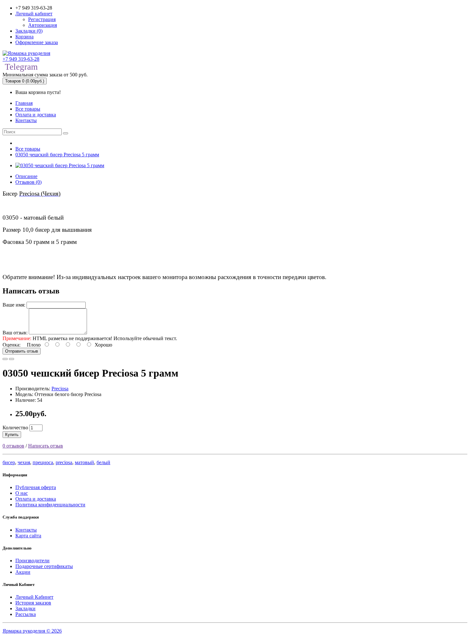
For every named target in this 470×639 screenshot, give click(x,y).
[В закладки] (5, 359)
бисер (9, 462)
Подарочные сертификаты (44, 566)
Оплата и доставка (35, 114)
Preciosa (59, 388)
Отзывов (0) (28, 182)
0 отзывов (13, 445)
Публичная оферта (35, 487)
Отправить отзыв (21, 351)
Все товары (27, 109)
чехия (24, 462)
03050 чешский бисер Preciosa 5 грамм (57, 154)
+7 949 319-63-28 (21, 59)
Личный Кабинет (34, 597)
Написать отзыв (45, 445)
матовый (84, 462)
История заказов (33, 602)
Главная (24, 103)
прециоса (43, 462)
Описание (26, 176)
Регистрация (42, 19)
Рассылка (25, 614)
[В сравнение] (11, 359)
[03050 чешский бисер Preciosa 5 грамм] (59, 165)
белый (103, 462)
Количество (15, 427)
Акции (22, 572)
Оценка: (11, 344)
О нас (21, 493)
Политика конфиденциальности (50, 504)
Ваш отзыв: (15, 332)
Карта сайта (28, 535)
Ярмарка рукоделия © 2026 (32, 631)
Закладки (25, 608)
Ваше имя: (14, 305)
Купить (12, 434)
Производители (32, 560)
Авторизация (42, 25)
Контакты (26, 120)
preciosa (64, 462)
